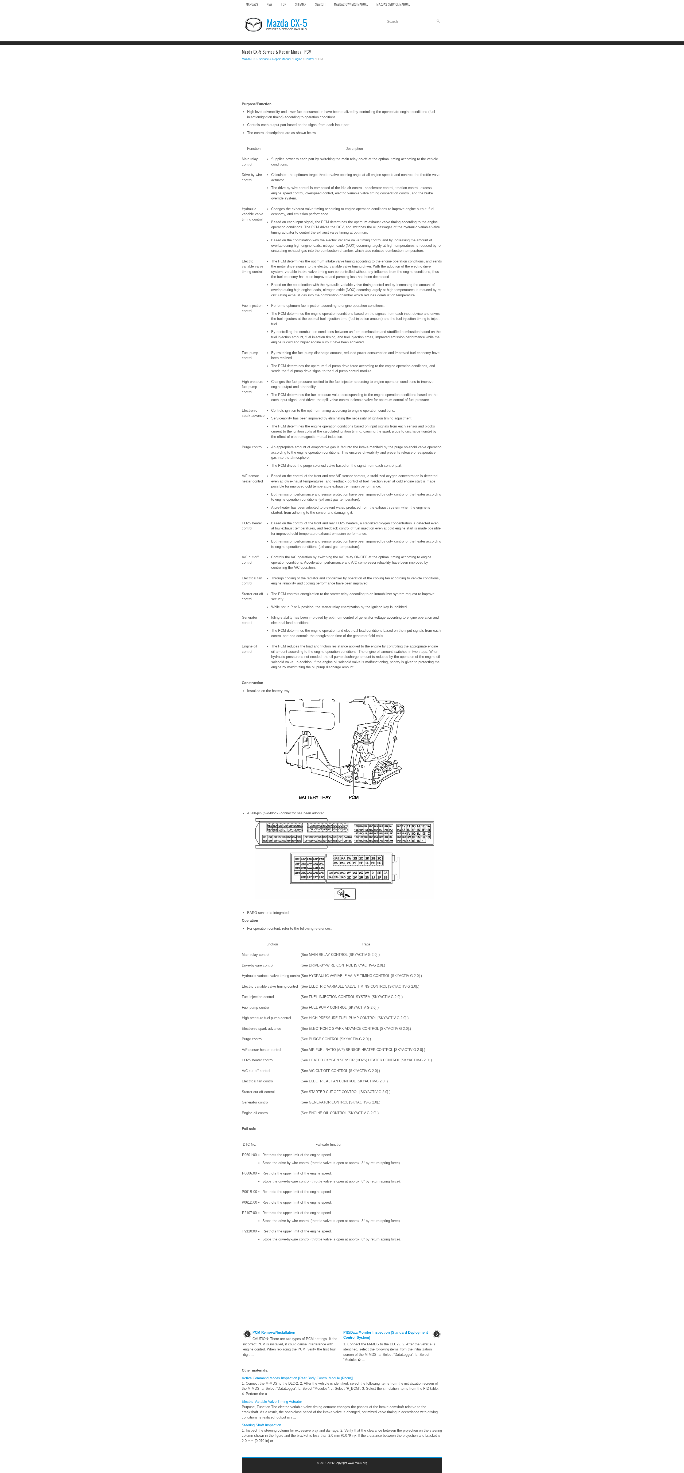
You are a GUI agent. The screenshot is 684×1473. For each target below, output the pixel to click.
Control (309, 59)
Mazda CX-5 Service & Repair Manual (266, 59)
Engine (297, 59)
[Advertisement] (342, 83)
